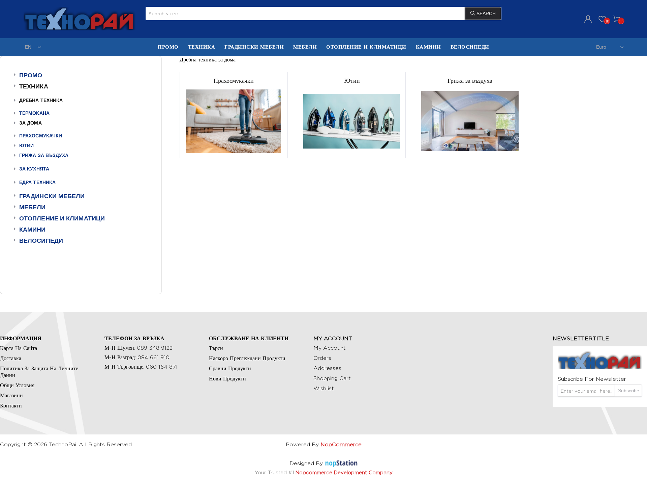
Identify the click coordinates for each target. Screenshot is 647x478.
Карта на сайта (18, 348)
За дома (30, 123)
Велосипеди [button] (470, 46)
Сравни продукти (230, 368)
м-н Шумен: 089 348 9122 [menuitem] (138, 348)
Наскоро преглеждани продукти (247, 358)
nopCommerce (341, 444)
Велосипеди (41, 240)
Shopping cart (332, 378)
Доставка (10, 358)
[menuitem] (168, 47)
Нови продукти (227, 378)
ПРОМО (168, 46)
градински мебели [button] (254, 46)
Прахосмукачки (40, 135)
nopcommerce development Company (344, 472)
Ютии (26, 145)
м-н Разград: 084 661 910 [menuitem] (137, 357)
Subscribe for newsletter (592, 379)
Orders (322, 358)
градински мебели (52, 196)
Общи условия (17, 385)
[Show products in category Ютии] (351, 121)
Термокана (34, 113)
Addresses (327, 368)
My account (329, 348)
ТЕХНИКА (201, 46)
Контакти (11, 405)
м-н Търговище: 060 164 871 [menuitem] (141, 367)
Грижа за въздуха (44, 155)
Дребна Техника (41, 100)
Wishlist (323, 388)
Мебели (305, 46)
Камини (428, 46)
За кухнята (34, 168)
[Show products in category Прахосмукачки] (233, 121)
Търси (216, 348)
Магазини (11, 395)
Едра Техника (37, 182)
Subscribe (628, 390)
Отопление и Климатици (366, 46)
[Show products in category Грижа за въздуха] (469, 121)
